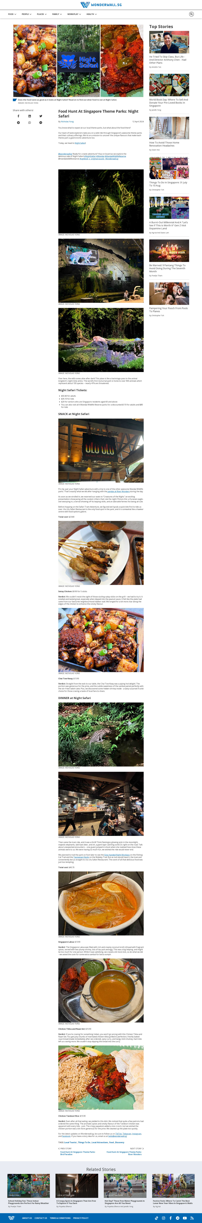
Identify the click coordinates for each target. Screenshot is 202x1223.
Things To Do (84, 1142)
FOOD (10, 14)
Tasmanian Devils (81, 857)
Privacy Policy (80, 1218)
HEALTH (90, 14)
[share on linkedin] (29, 116)
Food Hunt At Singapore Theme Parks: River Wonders (124, 1151)
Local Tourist (70, 1142)
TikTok (118, 1133)
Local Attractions (100, 1142)
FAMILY (55, 14)
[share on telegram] (18, 122)
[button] (12, 14)
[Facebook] (170, 1218)
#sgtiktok (84, 158)
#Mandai (100, 156)
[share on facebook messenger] (40, 122)
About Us (27, 1218)
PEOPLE (25, 14)
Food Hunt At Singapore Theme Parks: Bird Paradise (77, 1151)
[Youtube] (185, 1218)
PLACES (40, 14)
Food (111, 1142)
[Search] (191, 14)
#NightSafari (90, 156)
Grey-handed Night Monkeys (117, 855)
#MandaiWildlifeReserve (115, 156)
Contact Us (41, 1218)
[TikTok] (156, 1218)
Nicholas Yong (67, 121)
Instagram (136, 1133)
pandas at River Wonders (118, 491)
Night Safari (80, 143)
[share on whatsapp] (29, 122)
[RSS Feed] (192, 1218)
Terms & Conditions (60, 1218)
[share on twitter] (40, 116)
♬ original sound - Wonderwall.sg (103, 158)
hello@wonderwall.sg (117, 1136)
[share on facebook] (18, 116)
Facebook (66, 1136)
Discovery (119, 1142)
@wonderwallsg (65, 154)
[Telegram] (177, 1218)
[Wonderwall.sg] (101, 5)
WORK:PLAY (72, 14)
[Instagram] (163, 1218)
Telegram (127, 1133)
